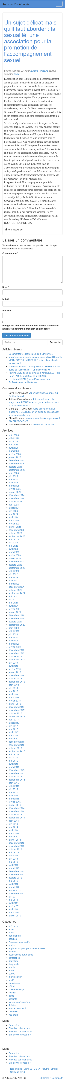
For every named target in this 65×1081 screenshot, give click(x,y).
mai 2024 (13, 514)
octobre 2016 (15, 748)
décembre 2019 (16, 650)
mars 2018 (14, 697)
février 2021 (15, 608)
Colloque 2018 (17, 1071)
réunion (12, 992)
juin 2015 (13, 789)
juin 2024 (13, 510)
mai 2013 (13, 861)
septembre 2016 (17, 751)
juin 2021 (13, 599)
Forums (45, 1068)
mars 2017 (14, 735)
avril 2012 (13, 883)
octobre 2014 (15, 814)
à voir (11, 932)
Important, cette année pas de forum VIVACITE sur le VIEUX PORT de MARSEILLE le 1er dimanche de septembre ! (35, 360)
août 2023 (14, 539)
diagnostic (14, 964)
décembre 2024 (16, 495)
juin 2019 (13, 662)
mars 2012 (14, 887)
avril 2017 (13, 732)
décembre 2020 (16, 615)
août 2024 (14, 504)
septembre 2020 (17, 624)
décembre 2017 (16, 706)
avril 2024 (13, 517)
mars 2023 (14, 552)
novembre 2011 (16, 893)
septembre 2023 (17, 536)
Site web (7, 310)
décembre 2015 (16, 770)
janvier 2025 (15, 491)
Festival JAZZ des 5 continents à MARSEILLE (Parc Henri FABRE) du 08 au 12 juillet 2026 (34, 374)
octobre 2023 (15, 533)
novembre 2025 (16, 463)
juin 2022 (13, 574)
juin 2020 (13, 634)
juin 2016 (13, 757)
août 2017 (14, 719)
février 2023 (15, 555)
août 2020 (14, 627)
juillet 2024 (14, 507)
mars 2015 (14, 798)
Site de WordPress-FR (20, 1034)
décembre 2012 (16, 871)
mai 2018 (13, 691)
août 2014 (14, 820)
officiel (12, 986)
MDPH (12, 979)
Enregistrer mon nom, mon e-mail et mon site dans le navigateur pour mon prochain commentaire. (30, 327)
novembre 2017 (16, 710)
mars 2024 (14, 520)
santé (17, 73)
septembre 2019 (17, 659)
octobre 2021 (15, 589)
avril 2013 (13, 865)
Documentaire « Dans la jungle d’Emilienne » (31, 353)
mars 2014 (14, 833)
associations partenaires (21, 954)
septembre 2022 (17, 567)
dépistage (13, 960)
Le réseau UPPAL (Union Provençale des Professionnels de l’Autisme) (29, 380)
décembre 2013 (16, 842)
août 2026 (14, 435)
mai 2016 (13, 760)
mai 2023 (13, 545)
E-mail (6, 298)
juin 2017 (13, 725)
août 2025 (14, 473)
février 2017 (15, 738)
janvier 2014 (15, 839)
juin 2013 (13, 858)
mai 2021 (13, 602)
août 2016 (14, 754)
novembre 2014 (16, 811)
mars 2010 (14, 912)
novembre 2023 (16, 529)
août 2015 (14, 782)
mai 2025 (13, 479)
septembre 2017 (17, 716)
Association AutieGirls (43, 424)
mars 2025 (14, 485)
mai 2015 (13, 792)
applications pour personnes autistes (27, 948)
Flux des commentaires (20, 1031)
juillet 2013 (14, 855)
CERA (37, 1068)
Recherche (55, 342)
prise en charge (16, 989)
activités (13, 938)
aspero (12, 951)
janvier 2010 (15, 915)
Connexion (14, 1025)
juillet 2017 (14, 722)
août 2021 (14, 596)
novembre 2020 (16, 618)
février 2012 (15, 890)
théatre (12, 1005)
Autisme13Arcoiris (39, 70)
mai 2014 (13, 827)
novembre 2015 (16, 773)
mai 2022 (13, 577)
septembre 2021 (17, 593)
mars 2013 (14, 868)
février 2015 (15, 801)
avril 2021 (13, 605)
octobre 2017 (15, 713)
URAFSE (13, 1011)
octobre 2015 (15, 776)
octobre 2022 (15, 564)
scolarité (13, 998)
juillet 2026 (14, 438)
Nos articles (16, 1068)
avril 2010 (13, 909)
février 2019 (15, 669)
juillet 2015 (14, 785)
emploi (12, 967)
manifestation (15, 976)
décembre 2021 (16, 586)
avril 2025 (13, 482)
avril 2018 (13, 694)
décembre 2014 (16, 808)
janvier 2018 (15, 703)
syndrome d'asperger (19, 1002)
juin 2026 (13, 441)
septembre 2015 (17, 779)
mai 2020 (13, 637)
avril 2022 (13, 580)
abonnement (15, 935)
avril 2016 (13, 763)
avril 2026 (13, 447)
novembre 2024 (16, 498)
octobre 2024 (15, 501)
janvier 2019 (15, 672)
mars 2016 (14, 767)
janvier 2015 (15, 804)
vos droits (13, 1014)
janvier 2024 (15, 526)
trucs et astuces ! (17, 1008)
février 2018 (15, 700)
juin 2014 (13, 823)
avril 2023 (13, 548)
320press (44, 1077)
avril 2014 (13, 830)
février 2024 (15, 523)
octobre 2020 (15, 621)
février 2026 (15, 454)
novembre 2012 (16, 874)
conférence (14, 957)
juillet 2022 (14, 571)
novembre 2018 (16, 675)
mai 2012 (13, 880)
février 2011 (15, 906)
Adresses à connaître (19, 941)
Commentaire (10, 253)
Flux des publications (19, 1028)
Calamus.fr (57, 1077)
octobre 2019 (15, 656)
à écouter (13, 926)
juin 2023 (13, 542)
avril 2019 (13, 665)
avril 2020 (13, 640)
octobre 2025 (15, 466)
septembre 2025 (17, 469)
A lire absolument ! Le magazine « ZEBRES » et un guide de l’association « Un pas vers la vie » (34, 368)
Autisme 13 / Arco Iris (15, 4)
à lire (11, 929)
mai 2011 (13, 899)
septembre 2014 (17, 817)
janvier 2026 (15, 457)
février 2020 (15, 646)
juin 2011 (13, 896)
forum (12, 970)
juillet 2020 (14, 631)
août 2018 (14, 684)
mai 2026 (13, 444)
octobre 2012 (15, 877)
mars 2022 (14, 583)
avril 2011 (13, 902)
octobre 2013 (15, 849)
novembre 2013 (16, 846)
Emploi (54, 1068)
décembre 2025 (16, 460)
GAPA (12, 973)
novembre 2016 (16, 744)
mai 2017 (13, 729)
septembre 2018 (17, 681)
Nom (5, 287)
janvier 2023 (15, 558)
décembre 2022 (16, 561)
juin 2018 (13, 687)
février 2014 (15, 836)
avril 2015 (13, 795)
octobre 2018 (15, 678)
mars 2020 (14, 643)
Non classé (14, 983)
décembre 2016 (16, 741)
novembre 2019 (16, 653)
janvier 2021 (15, 612)
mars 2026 (14, 450)
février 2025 (15, 488)
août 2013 (14, 852)
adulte (12, 945)
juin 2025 (13, 476)
